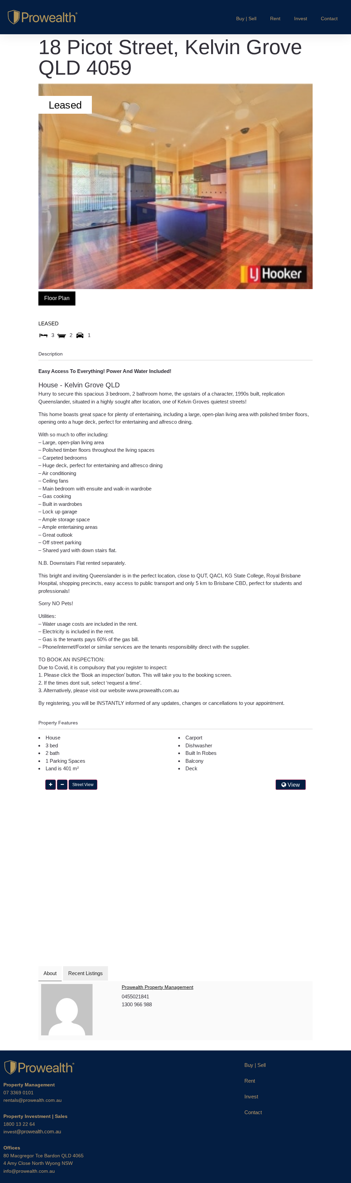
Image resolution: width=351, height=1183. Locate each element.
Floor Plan (57, 298)
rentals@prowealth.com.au (32, 1100)
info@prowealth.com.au (29, 1171)
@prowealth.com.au (32, 1131)
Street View (83, 784)
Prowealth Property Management (157, 987)
